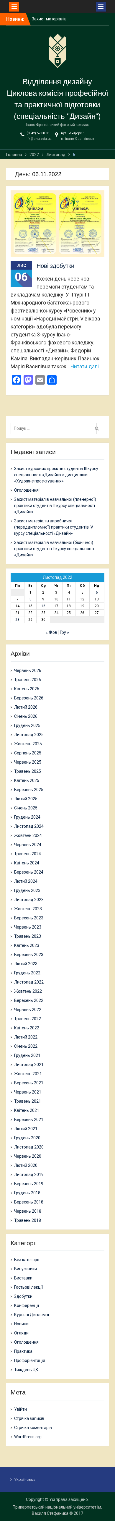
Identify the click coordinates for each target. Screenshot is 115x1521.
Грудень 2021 (27, 1055)
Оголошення (26, 1342)
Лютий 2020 (25, 1165)
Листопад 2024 (29, 826)
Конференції (26, 1305)
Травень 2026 (27, 679)
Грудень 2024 (27, 817)
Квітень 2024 (26, 863)
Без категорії (26, 1259)
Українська (24, 1479)
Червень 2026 (27, 670)
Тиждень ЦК (26, 1369)
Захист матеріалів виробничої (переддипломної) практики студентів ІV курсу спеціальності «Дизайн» (53, 527)
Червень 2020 (27, 1156)
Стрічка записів (29, 1418)
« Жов (51, 632)
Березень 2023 (28, 954)
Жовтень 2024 (28, 835)
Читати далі (84, 366)
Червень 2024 (27, 844)
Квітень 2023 (26, 945)
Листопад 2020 (29, 1147)
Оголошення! (27, 490)
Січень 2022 (25, 1046)
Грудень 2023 (27, 890)
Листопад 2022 (29, 982)
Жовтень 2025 (28, 743)
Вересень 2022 (28, 1000)
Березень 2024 (28, 872)
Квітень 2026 (26, 688)
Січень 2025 (25, 808)
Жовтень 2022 (28, 991)
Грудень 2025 (27, 725)
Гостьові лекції (28, 1287)
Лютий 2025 (25, 798)
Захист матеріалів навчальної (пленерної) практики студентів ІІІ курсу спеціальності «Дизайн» (55, 505)
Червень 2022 (27, 1009)
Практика (23, 1351)
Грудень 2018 (27, 1192)
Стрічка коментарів (33, 1427)
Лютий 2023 (25, 963)
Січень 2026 (25, 716)
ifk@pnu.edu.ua (39, 139)
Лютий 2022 (25, 1037)
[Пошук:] (55, 428)
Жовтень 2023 (28, 908)
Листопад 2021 (29, 1064)
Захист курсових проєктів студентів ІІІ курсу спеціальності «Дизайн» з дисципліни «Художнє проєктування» (56, 474)
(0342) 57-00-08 (38, 133)
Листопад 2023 (29, 899)
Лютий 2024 (25, 881)
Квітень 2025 (26, 780)
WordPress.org (28, 1436)
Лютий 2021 (25, 1128)
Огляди (21, 1333)
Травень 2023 (27, 936)
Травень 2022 (27, 1018)
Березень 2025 (28, 789)
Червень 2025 (27, 762)
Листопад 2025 (29, 734)
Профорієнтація (29, 1360)
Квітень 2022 (26, 1028)
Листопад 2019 (29, 1174)
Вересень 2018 (28, 1202)
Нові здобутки (55, 266)
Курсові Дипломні (31, 1314)
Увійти (20, 1409)
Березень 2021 (28, 1119)
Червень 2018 (27, 1211)
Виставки (23, 1278)
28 (17, 620)
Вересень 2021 (28, 1083)
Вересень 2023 (28, 918)
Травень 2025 (27, 771)
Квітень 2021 (26, 1110)
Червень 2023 (27, 927)
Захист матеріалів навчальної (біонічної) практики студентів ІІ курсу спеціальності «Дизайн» (54, 548)
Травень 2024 (27, 853)
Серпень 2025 (27, 753)
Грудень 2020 (27, 1138)
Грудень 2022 (27, 973)
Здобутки (23, 1296)
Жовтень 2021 (28, 1073)
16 (43, 606)
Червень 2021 (27, 1092)
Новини (21, 1323)
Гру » (64, 632)
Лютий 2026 (25, 707)
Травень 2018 (27, 1220)
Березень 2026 (28, 698)
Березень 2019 (28, 1183)
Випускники (25, 1268)
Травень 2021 (27, 1101)
